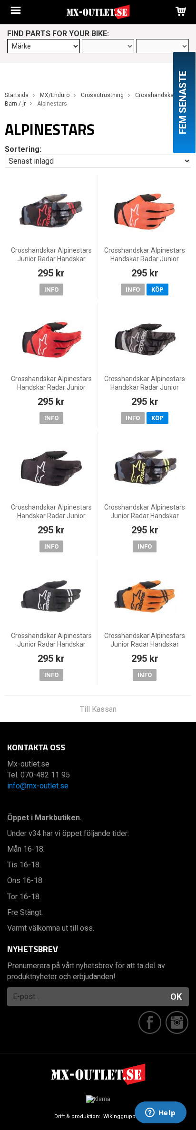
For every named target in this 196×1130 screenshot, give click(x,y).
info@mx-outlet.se (38, 785)
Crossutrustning (102, 95)
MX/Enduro (54, 95)
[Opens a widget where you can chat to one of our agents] (160, 1113)
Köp (157, 289)
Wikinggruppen (122, 1116)
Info (51, 289)
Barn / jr (15, 103)
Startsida (17, 95)
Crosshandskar (155, 95)
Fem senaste (182, 102)
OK (176, 997)
